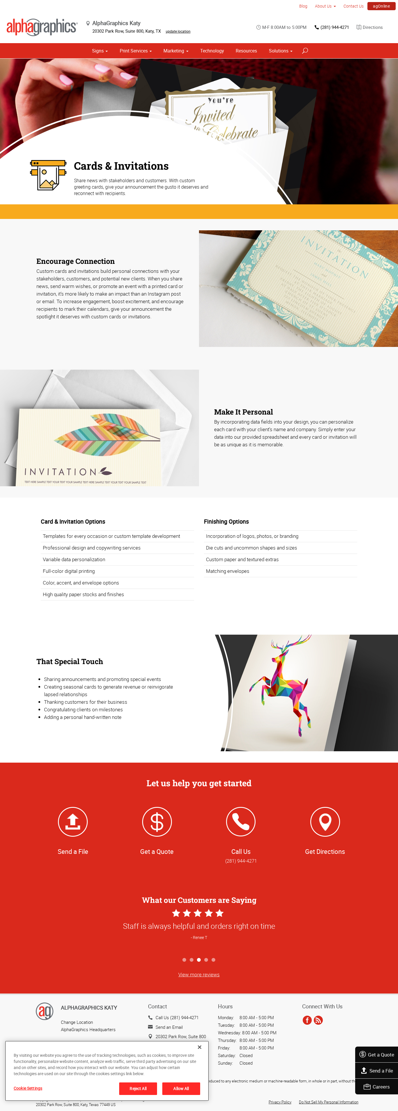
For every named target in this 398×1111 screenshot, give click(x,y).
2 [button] (192, 960)
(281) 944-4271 (334, 27)
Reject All (138, 1088)
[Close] (199, 1047)
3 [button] (199, 960)
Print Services (134, 51)
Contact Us (354, 6)
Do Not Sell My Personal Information (328, 1102)
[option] (199, 930)
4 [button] (206, 960)
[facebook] (307, 1020)
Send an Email (169, 1027)
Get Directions (325, 851)
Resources (246, 51)
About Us (323, 6)
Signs (98, 51)
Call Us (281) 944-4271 (177, 1017)
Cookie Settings (28, 1088)
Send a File (381, 1070)
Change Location (77, 1022)
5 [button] (214, 960)
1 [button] (184, 960)
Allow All (181, 1088)
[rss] (318, 1020)
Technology (212, 51)
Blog (303, 6)
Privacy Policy (280, 1102)
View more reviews (199, 974)
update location (178, 31)
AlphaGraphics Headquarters (88, 1029)
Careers (381, 1086)
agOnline (381, 6)
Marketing (173, 51)
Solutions (278, 51)
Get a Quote (381, 1054)
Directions (373, 27)
